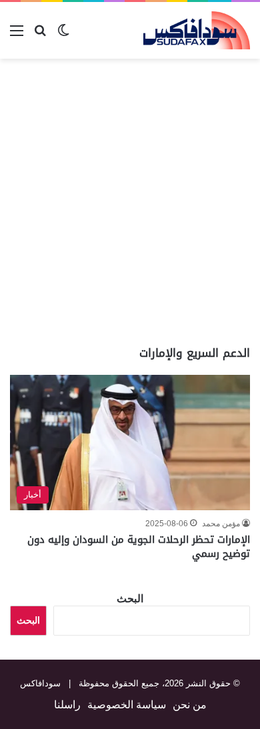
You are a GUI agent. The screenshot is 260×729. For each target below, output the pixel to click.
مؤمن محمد (221, 523)
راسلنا (67, 704)
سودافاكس (40, 683)
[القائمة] (16, 36)
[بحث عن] (40, 36)
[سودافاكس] (196, 30)
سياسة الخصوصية (126, 704)
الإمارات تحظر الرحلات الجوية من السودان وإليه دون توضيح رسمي (138, 546)
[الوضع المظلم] (63, 36)
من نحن (190, 704)
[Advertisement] (130, 202)
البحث (130, 598)
